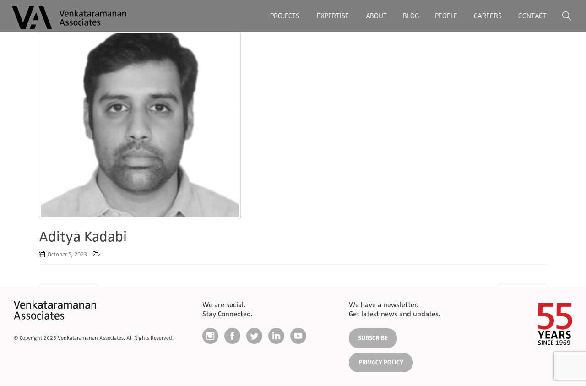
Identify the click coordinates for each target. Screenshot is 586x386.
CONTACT (532, 16)
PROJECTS (285, 16)
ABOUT (376, 16)
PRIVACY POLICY (380, 362)
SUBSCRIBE (373, 338)
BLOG (411, 16)
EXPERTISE (333, 16)
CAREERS (487, 16)
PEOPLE (446, 16)
